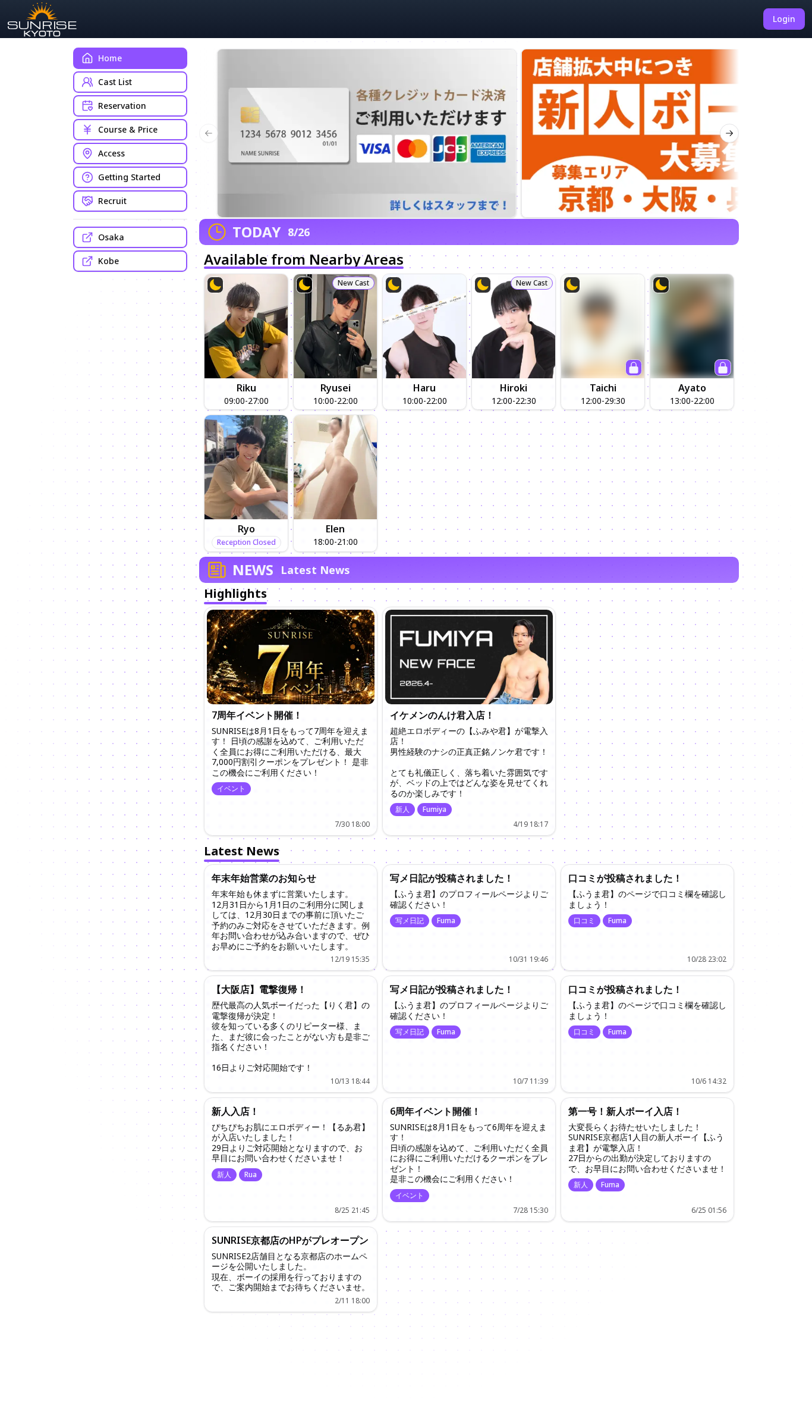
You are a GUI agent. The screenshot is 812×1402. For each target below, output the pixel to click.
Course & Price (128, 129)
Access (111, 153)
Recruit (112, 200)
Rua (250, 1174)
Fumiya (434, 809)
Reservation (122, 105)
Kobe (108, 260)
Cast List (115, 81)
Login (784, 18)
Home (110, 58)
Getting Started (129, 177)
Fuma (446, 921)
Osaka (111, 237)
